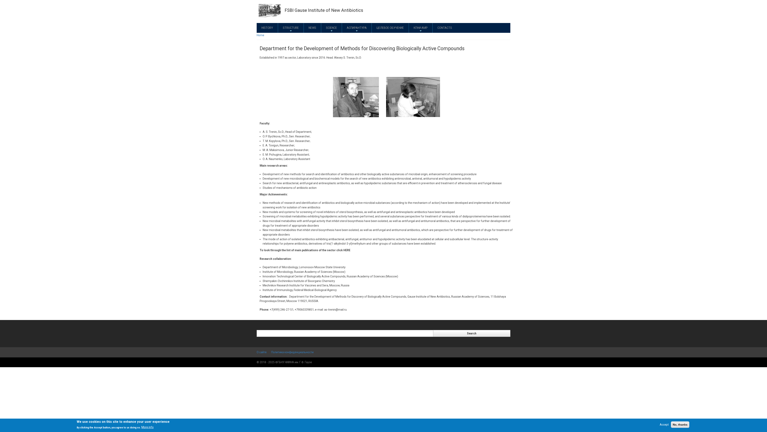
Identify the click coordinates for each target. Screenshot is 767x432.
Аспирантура (357, 27)
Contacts (444, 27)
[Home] (270, 10)
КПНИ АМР (421, 27)
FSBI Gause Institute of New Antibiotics (324, 10)
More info (147, 427)
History (267, 27)
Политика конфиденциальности (292, 352)
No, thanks (680, 424)
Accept (664, 424)
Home (260, 35)
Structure (291, 27)
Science (331, 27)
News (312, 27)
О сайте (262, 352)
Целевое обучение (390, 27)
